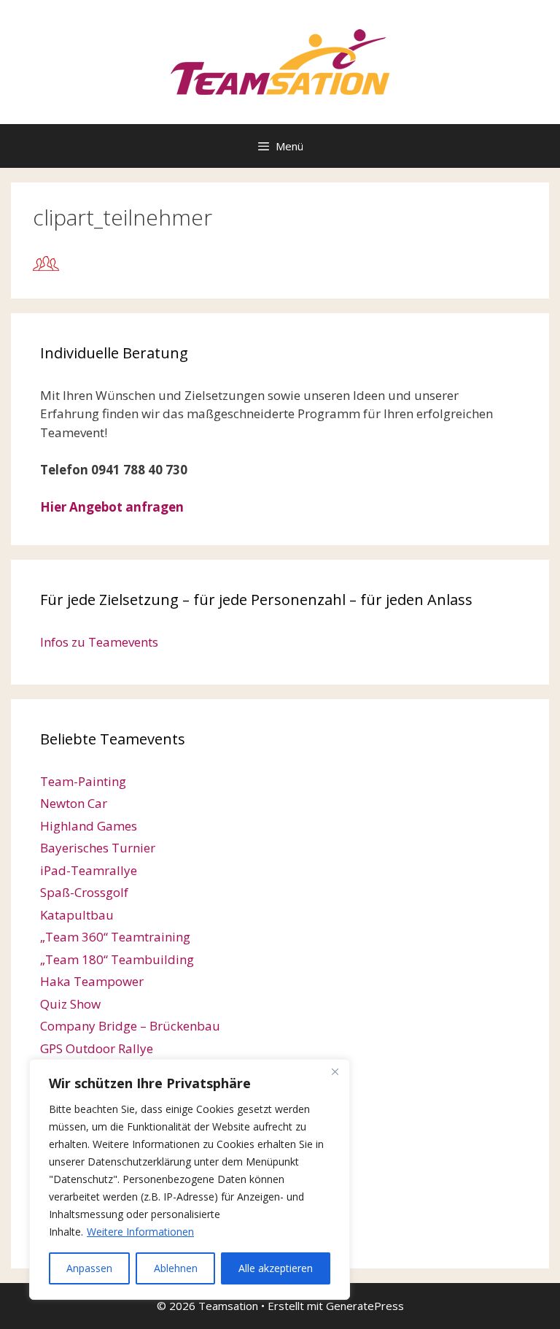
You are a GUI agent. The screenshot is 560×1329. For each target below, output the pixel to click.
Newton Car (73, 803)
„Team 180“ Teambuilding (117, 959)
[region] (189, 1179)
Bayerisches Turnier (97, 847)
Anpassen (89, 1268)
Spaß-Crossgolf (84, 892)
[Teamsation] (280, 61)
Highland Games (88, 825)
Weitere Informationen (140, 1232)
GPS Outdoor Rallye (96, 1048)
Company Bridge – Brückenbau (130, 1025)
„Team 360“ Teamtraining (115, 936)
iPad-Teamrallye (88, 870)
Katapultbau (77, 914)
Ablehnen (176, 1268)
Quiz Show (70, 1003)
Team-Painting (83, 781)
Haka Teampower (92, 981)
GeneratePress (365, 1305)
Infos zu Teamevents (99, 641)
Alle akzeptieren (275, 1268)
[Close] (334, 1071)
